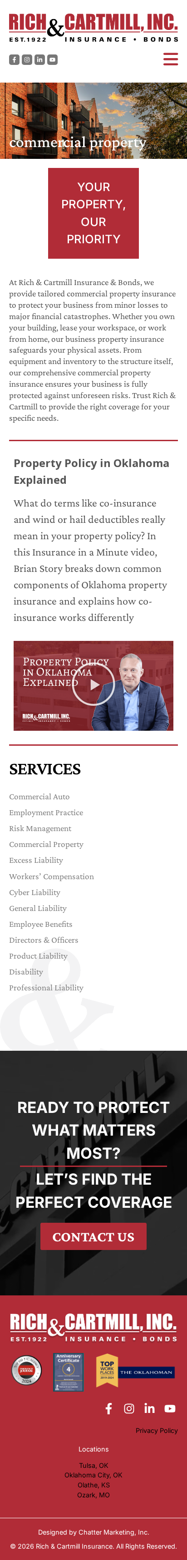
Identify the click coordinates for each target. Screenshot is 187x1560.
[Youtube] (52, 59)
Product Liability (38, 955)
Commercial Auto (40, 796)
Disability (26, 971)
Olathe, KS (94, 1485)
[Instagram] (27, 59)
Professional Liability (46, 987)
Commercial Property (46, 844)
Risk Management (40, 828)
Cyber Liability (34, 892)
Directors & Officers (44, 940)
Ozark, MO (93, 1495)
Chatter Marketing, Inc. (114, 1532)
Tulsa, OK (93, 1465)
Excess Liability (36, 860)
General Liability (38, 908)
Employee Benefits (41, 924)
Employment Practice (46, 812)
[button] (93, 685)
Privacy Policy (157, 1430)
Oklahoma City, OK (93, 1475)
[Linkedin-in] (39, 59)
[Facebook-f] (14, 59)
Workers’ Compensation (51, 876)
